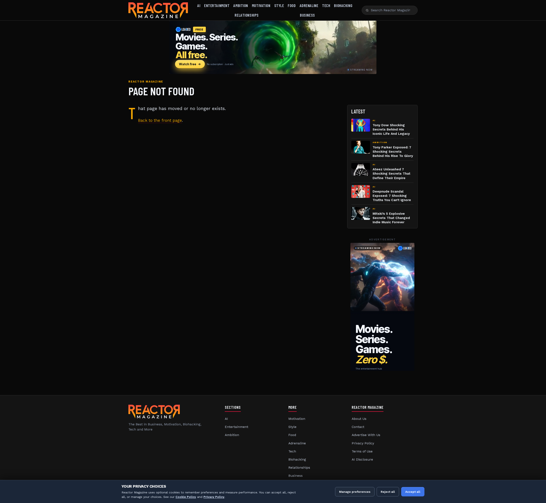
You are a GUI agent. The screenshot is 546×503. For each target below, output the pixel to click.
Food (292, 5)
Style (279, 5)
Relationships (246, 15)
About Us (359, 419)
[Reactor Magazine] (158, 10)
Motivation (261, 5)
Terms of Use (362, 451)
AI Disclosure (362, 459)
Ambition (240, 5)
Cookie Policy (186, 497)
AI (198, 5)
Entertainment (216, 5)
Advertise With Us (366, 435)
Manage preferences (354, 491)
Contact (358, 427)
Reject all (388, 491)
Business (307, 15)
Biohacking (343, 5)
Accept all (412, 491)
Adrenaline (309, 5)
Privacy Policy (363, 443)
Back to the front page (160, 120)
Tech (326, 5)
